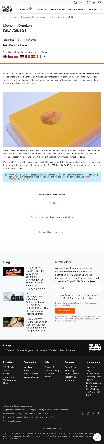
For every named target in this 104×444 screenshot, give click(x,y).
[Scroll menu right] (101, 9)
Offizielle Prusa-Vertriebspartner (93, 375)
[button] (5, 56)
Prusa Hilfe (49, 367)
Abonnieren (65, 310)
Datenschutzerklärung (12, 413)
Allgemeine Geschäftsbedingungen (18, 406)
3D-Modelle (8, 367)
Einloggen (35, 217)
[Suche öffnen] (75, 2)
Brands (6, 383)
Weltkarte (28, 367)
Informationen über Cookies (36, 413)
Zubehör (53, 350)
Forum (27, 370)
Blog (88, 370)
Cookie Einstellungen (12, 421)
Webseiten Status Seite (46, 417)
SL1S (64, 176)
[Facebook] (82, 413)
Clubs (6, 373)
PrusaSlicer (70, 367)
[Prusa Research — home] (7, 9)
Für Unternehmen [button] (77, 9)
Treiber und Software (70, 378)
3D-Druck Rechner (49, 375)
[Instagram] (88, 413)
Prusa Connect (72, 373)
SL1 (48, 176)
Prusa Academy (51, 370)
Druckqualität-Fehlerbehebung (33, 17)
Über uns (90, 367)
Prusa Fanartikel (67, 350)
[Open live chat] (97, 437)
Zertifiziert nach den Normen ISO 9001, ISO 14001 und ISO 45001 (93, 388)
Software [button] (93, 9)
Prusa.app (69, 370)
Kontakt (89, 379)
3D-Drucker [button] (24, 9)
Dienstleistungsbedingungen (66, 321)
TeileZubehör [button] (57, 9)
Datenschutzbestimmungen (84, 318)
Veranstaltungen (32, 377)
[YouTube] (98, 413)
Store (6, 370)
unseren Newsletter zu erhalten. (67, 305)
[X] (93, 413)
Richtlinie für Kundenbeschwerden (18, 417)
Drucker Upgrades (26, 350)
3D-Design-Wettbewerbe (9, 378)
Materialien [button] (41, 9)
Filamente (42, 350)
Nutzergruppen (31, 373)
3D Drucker (8, 350)
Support (13, 17)
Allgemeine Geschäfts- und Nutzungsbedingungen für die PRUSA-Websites (35, 409)
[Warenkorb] (99, 2)
